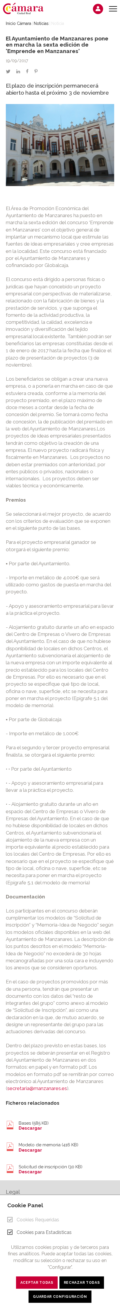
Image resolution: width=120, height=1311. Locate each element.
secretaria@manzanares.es (37, 1088)
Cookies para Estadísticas (44, 1232)
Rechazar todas (82, 1283)
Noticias (41, 23)
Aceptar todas (36, 1283)
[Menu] (113, 9)
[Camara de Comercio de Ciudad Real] (26, 8)
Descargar (30, 1128)
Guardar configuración (60, 1297)
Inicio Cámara (18, 23)
